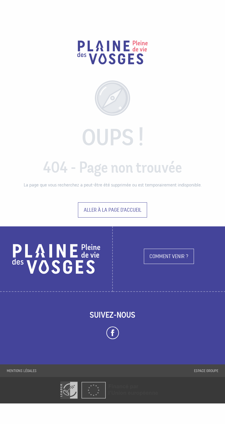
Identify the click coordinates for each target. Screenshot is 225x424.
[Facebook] (113, 333)
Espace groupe (206, 371)
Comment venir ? (168, 256)
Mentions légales (22, 371)
